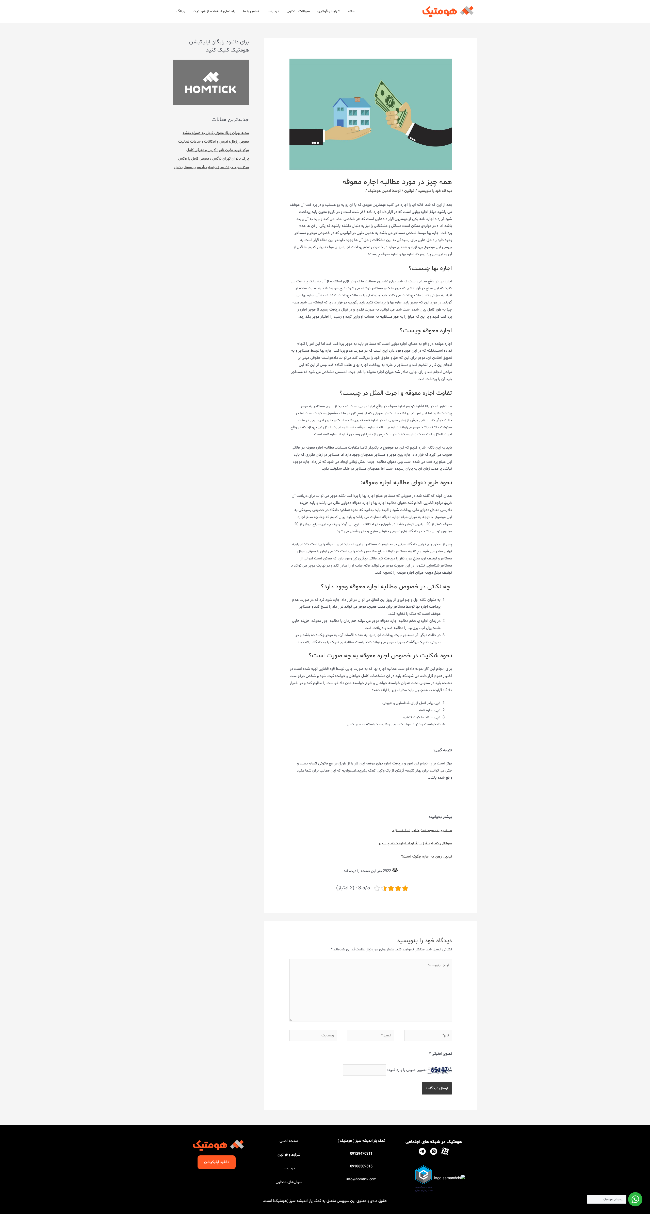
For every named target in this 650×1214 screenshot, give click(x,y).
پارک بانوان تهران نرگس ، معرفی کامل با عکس (213, 158)
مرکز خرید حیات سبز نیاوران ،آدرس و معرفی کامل (211, 167)
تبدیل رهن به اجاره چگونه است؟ (426, 856)
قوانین (409, 191)
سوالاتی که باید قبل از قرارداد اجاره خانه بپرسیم (415, 843)
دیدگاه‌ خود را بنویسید (435, 191)
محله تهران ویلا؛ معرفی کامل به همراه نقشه (216, 133)
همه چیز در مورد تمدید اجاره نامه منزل (422, 830)
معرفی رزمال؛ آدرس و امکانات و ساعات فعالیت (213, 141)
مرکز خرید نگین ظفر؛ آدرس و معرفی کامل (217, 150)
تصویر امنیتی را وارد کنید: (407, 1070)
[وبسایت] (313, 1036)
